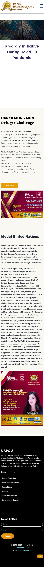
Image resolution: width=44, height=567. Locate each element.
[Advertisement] (22, 85)
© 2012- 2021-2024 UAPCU (22, 545)
